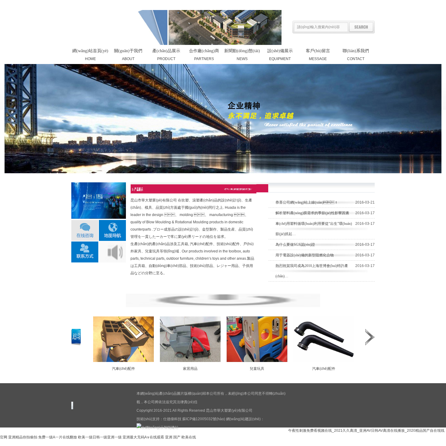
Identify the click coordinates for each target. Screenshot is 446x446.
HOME (90, 55)
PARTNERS (204, 55)
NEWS (242, 55)
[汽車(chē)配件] (123, 359)
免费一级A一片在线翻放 (57, 437)
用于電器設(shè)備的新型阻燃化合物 (304, 255)
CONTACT (356, 55)
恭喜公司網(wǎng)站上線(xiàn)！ (306, 202)
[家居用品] (190, 359)
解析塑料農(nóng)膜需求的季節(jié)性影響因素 (312, 213)
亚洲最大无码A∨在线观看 (143, 437)
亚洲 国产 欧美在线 (180, 437)
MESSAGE (318, 55)
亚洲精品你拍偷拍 (22, 437)
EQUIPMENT (280, 55)
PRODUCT (166, 55)
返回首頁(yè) (310, 4)
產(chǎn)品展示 (336, 4)
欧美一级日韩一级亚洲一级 (100, 437)
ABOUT (128, 55)
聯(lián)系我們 (363, 4)
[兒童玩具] (257, 359)
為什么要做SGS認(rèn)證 (295, 244)
